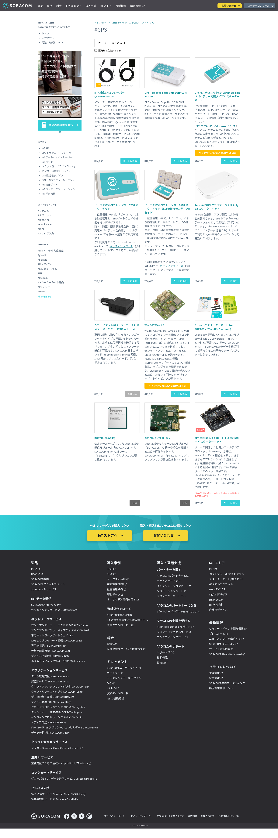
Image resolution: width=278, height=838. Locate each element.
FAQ (109, 683)
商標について (207, 816)
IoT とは (35, 569)
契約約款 (192, 816)
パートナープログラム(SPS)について (178, 611)
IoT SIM (45, 148)
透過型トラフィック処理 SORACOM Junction (58, 661)
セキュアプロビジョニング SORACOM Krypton (58, 707)
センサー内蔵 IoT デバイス (56, 171)
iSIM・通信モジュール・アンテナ (59, 180)
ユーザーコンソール (259, 5)
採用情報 (214, 678)
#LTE (40, 273)
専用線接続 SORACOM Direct (48, 645)
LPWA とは (37, 574)
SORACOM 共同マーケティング (227, 683)
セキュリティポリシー (142, 816)
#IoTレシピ (44, 287)
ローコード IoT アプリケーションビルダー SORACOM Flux (64, 727)
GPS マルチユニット (221, 584)
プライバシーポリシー (115, 816)
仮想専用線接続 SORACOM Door (50, 650)
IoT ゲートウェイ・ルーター (57, 157)
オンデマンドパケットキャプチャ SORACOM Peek (60, 630)
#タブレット (44, 215)
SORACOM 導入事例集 (120, 615)
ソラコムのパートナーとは (173, 575)
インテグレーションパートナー (175, 586)
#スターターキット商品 (51, 282)
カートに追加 (130, 160)
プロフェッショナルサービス (174, 632)
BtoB (110, 569)
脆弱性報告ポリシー (221, 688)
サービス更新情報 (219, 649)
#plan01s (42, 259)
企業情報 (214, 673)
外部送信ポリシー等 (228, 816)
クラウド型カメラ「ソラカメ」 (59, 166)
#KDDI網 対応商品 (47, 268)
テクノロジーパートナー (171, 596)
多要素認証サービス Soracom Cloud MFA (54, 799)
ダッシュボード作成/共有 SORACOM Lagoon (56, 712)
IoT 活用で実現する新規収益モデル (127, 620)
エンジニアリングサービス (173, 637)
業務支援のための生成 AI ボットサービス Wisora (59, 763)
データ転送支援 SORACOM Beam (50, 676)
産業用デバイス (218, 610)
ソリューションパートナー (173, 591)
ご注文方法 (48, 38)
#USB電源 (43, 278)
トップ (97, 22)
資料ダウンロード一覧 (120, 625)
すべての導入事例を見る (121, 599)
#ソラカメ (43, 210)
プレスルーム (217, 633)
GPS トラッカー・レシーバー (58, 152)
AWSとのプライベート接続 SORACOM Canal (56, 640)
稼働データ (113, 594)
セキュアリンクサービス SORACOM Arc (54, 610)
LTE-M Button (216, 599)
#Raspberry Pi (45, 224)
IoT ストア (106, 6)
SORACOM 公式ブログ (222, 644)
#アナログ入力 (46, 233)
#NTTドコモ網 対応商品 (51, 250)
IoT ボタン (47, 162)
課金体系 (112, 644)
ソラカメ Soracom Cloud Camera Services (55, 748)
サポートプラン (166, 652)
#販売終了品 (44, 264)
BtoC (110, 574)
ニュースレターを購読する (225, 639)
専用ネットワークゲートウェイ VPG (52, 635)
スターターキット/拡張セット (227, 579)
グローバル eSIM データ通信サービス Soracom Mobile (62, 778)
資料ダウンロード (117, 693)
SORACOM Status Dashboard (225, 654)
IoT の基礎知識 (115, 698)
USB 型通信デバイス (53, 175)
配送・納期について (53, 42)
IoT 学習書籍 (48, 193)
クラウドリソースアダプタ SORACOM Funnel (57, 691)
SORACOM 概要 (40, 579)
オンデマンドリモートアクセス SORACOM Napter (60, 625)
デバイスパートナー (169, 581)
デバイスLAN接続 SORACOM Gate (50, 656)
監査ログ (162, 662)
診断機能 (162, 657)
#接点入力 (43, 220)
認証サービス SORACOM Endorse (50, 681)
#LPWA (41, 291)
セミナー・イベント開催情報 (226, 628)
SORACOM (17, 6)
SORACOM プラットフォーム (48, 584)
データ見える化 (116, 579)
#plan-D (42, 255)
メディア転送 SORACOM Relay (48, 722)
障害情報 (135, 6)
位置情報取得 (115, 589)
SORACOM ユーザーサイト (122, 668)
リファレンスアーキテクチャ (124, 678)
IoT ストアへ (107, 535)
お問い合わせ (228, 5)
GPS (152, 22)
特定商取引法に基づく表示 (170, 816)
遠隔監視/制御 (115, 584)
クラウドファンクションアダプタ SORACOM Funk (60, 686)
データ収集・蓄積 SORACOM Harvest (52, 697)
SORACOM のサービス (44, 589)
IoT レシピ (113, 688)
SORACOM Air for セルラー (46, 604)
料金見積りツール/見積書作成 (124, 649)
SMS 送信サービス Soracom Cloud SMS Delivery (58, 794)
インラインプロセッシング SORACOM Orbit (56, 717)
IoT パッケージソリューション (58, 189)
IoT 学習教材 (216, 604)
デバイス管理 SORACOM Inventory (51, 702)
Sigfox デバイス (218, 594)
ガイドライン (115, 673)
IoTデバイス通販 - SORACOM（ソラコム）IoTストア (125, 22)
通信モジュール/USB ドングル (226, 574)
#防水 (41, 229)
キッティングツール (121, 246)
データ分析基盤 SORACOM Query (50, 732)
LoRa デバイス (217, 589)
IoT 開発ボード (50, 184)
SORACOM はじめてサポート (173, 627)
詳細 (134, 502)
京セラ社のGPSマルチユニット (213, 126)
